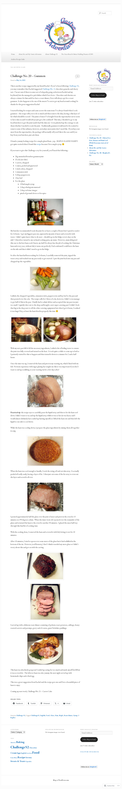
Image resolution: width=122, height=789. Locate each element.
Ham (56, 715)
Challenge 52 (74, 86)
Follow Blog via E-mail (97, 95)
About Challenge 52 (51, 54)
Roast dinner (68, 715)
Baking (20, 742)
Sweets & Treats (17, 761)
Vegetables (29, 761)
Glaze (52, 715)
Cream (13, 752)
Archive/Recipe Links (18, 59)
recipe (39, 144)
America (13, 742)
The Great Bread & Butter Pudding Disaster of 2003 (77, 54)
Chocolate (33, 748)
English (42, 715)
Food (48, 715)
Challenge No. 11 (48, 89)
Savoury (29, 757)
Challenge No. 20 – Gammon (27, 76)
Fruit (12, 758)
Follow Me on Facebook (89, 752)
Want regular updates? (98, 85)
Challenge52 (35, 715)
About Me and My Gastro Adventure (30, 54)
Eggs (19, 753)
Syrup (75, 715)
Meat (15, 758)
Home (13, 54)
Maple (61, 715)
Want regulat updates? (89, 729)
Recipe (21, 757)
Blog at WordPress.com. (61, 780)
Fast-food (29, 753)
